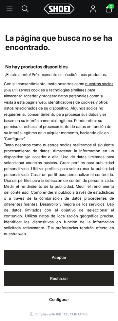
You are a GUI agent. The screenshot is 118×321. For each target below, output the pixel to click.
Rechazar (59, 278)
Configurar (59, 299)
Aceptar (59, 257)
